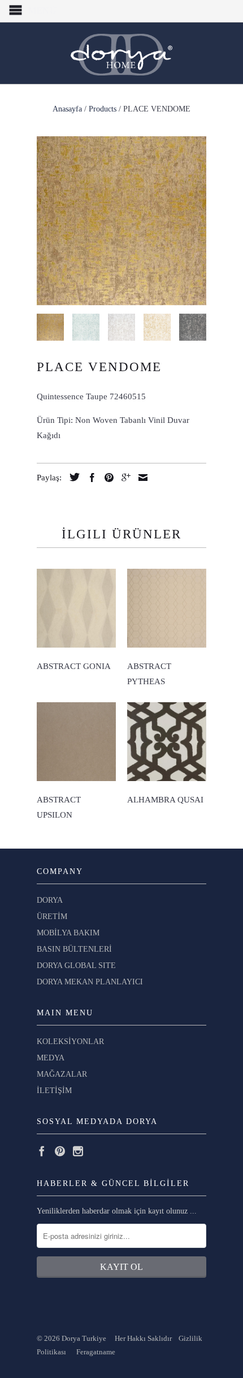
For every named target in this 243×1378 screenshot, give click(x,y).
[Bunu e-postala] (140, 477)
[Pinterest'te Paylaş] (106, 477)
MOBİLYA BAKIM (68, 933)
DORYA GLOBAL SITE (76, 965)
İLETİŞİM (54, 1090)
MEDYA (50, 1058)
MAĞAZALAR (62, 1074)
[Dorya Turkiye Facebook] (42, 1151)
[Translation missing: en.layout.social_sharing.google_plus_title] (123, 477)
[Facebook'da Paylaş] (89, 477)
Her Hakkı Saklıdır (144, 1338)
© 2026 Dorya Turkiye (76, 1338)
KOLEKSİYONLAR (70, 1041)
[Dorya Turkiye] (121, 53)
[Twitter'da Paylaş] (72, 477)
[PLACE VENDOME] (121, 220)
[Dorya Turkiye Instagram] (78, 1151)
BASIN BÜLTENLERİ (74, 949)
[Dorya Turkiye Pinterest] (60, 1151)
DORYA (50, 900)
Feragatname (95, 1352)
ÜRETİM (52, 916)
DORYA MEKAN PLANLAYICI (90, 982)
